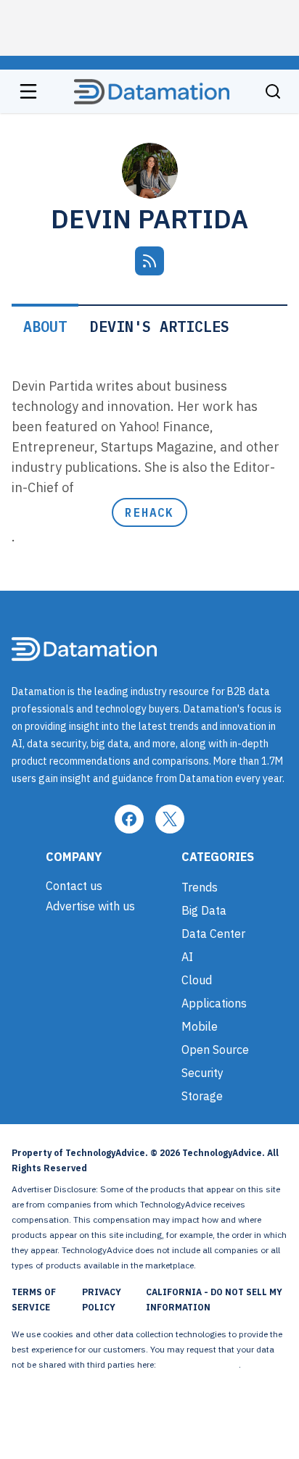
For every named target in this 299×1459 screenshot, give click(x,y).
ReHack (149, 512)
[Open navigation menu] (28, 91)
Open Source (215, 1049)
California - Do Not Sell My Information (214, 1300)
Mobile (199, 1026)
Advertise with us (90, 906)
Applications (214, 1003)
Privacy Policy (101, 1300)
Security (202, 1072)
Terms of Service (34, 1300)
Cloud (196, 980)
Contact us (74, 885)
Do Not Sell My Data (198, 1364)
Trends (199, 887)
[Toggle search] (273, 91)
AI (187, 956)
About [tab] (45, 326)
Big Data (203, 910)
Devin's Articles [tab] (159, 326)
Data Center (213, 933)
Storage (202, 1096)
